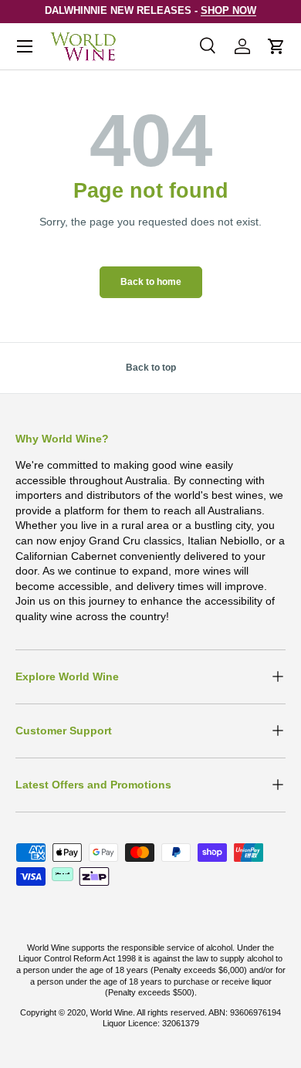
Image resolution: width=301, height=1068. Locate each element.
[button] (276, 46)
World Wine (111, 1012)
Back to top (151, 367)
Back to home (150, 281)
